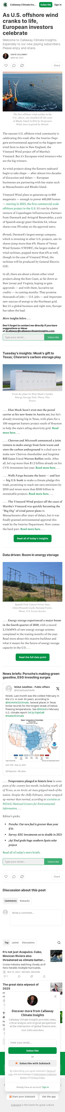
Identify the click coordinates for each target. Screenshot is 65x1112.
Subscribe (45, 4)
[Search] (59, 942)
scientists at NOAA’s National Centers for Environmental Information (31, 804)
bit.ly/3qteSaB (36, 712)
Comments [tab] (10, 900)
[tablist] (17, 900)
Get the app (49, 1096)
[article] (32, 964)
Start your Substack (23, 1096)
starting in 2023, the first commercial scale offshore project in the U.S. (31, 206)
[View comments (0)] (14, 65)
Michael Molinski (31, 972)
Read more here (45, 468)
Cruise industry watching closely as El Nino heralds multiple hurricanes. (24, 966)
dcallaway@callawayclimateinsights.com (30, 330)
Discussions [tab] (28, 942)
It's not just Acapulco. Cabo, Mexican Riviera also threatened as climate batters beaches (23, 956)
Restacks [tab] (25, 900)
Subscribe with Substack (35, 1063)
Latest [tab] (15, 942)
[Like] (6, 65)
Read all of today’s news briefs (21, 852)
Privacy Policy (38, 1077)
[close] (55, 996)
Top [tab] (6, 942)
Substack (16, 1104)
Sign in (58, 4)
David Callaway (19, 54)
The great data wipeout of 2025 (21, 986)
